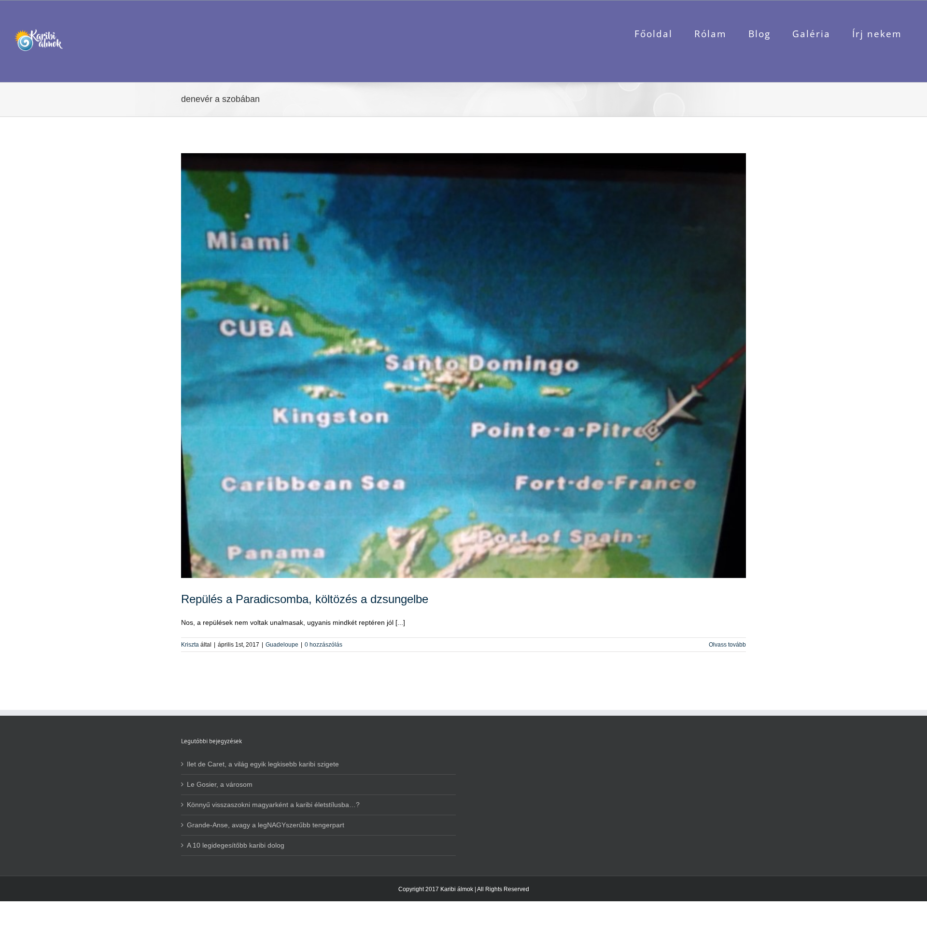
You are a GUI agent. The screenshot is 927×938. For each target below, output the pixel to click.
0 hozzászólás (323, 644)
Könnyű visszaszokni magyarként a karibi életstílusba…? (273, 804)
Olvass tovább (727, 644)
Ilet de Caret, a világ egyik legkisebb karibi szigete (263, 764)
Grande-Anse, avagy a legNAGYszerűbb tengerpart (265, 825)
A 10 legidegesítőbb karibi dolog (235, 845)
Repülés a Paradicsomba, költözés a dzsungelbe (304, 599)
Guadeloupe (282, 644)
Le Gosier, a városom (220, 784)
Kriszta (190, 644)
